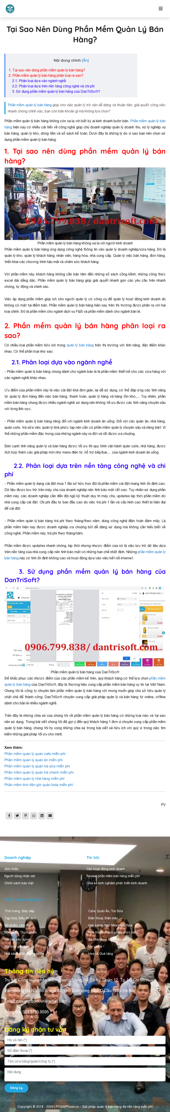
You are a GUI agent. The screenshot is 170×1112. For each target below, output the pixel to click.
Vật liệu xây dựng (17, 939)
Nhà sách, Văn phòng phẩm (24, 953)
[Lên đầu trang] (160, 1069)
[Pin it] (25, 815)
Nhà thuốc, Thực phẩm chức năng (113, 932)
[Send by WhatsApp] (33, 815)
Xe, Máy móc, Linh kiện (104, 939)
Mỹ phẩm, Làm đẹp (17, 925)
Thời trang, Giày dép (19, 911)
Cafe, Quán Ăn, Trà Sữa (105, 911)
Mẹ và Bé (95, 946)
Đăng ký (16, 1088)
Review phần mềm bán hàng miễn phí (113, 876)
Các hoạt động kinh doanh (106, 869)
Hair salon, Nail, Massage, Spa (110, 925)
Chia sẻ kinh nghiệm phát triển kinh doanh (117, 883)
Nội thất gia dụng (17, 946)
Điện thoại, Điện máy (103, 918)
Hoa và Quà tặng (100, 953)
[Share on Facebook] (9, 815)
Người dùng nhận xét (19, 876)
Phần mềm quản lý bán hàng (30, 105)
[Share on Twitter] (17, 815)
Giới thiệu (11, 869)
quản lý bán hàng (80, 345)
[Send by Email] (50, 815)
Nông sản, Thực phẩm (20, 932)
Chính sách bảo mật (19, 883)
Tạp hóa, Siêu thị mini (20, 918)
